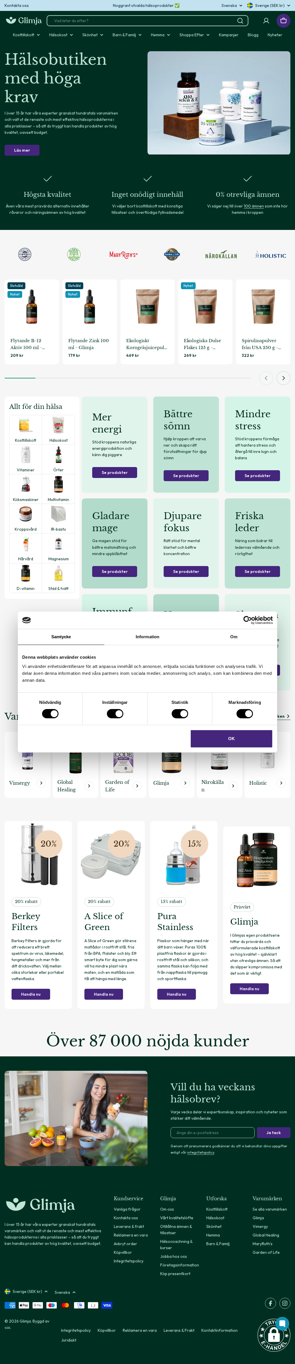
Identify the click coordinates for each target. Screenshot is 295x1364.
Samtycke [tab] (61, 636)
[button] (274, 1335)
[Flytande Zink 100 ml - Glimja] (90, 306)
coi (7, 1327)
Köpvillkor (107, 1330)
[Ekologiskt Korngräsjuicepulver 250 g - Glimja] (147, 306)
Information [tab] (147, 636)
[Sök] (240, 20)
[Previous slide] (266, 378)
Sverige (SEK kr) (270, 5)
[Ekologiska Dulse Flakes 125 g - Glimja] (205, 306)
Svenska (229, 5)
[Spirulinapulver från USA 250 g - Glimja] (263, 306)
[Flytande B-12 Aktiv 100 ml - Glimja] (32, 306)
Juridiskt (68, 1340)
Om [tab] (233, 636)
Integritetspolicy (76, 1330)
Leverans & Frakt (179, 1330)
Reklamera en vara (140, 1330)
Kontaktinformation (219, 1330)
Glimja (25, 1321)
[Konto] (266, 20)
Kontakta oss (17, 5)
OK (231, 738)
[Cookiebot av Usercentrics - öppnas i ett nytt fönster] (247, 620)
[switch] (115, 713)
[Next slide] (283, 378)
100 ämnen (254, 206)
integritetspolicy (200, 1152)
